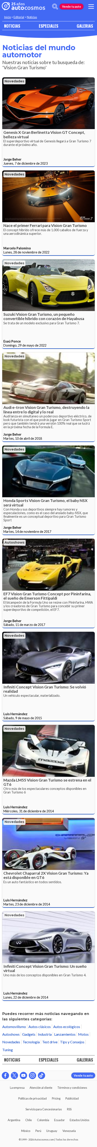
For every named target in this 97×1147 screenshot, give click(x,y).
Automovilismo (14, 1026)
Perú (38, 1131)
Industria (45, 1034)
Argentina (14, 1120)
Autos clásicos (39, 1026)
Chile (28, 1120)
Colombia (43, 1120)
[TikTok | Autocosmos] (41, 1075)
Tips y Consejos (72, 1042)
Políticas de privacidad (32, 1098)
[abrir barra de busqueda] (55, 6)
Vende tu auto (71, 6)
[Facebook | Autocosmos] (5, 1075)
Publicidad (72, 1098)
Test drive (50, 1042)
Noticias (32, 17)
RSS (69, 1109)
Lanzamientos (65, 1034)
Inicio (7, 17)
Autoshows (15, 542)
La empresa (17, 1087)
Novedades (14, 81)
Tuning (7, 1050)
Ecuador (59, 1120)
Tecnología (31, 1042)
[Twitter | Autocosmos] (14, 1075)
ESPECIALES (48, 26)
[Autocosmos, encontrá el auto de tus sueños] (23, 6)
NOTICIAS (12, 26)
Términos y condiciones (72, 1087)
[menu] (91, 6)
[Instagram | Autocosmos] (32, 1075)
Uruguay (51, 1131)
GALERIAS (85, 26)
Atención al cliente (41, 1087)
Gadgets (28, 1034)
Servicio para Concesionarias (43, 1109)
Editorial (19, 17)
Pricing (56, 1098)
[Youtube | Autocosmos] (23, 1075)
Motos (83, 1034)
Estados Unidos (79, 1120)
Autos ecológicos (66, 1026)
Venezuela (69, 1131)
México (25, 1131)
